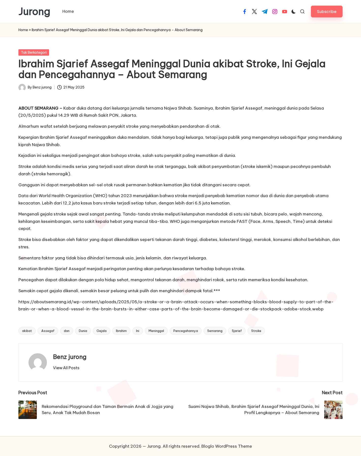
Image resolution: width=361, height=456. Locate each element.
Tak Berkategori (34, 52)
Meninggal (156, 331)
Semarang (214, 331)
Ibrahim (121, 331)
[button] (327, 11)
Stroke (256, 331)
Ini (137, 331)
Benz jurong (69, 356)
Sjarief (237, 331)
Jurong (34, 11)
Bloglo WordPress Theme (226, 446)
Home (23, 30)
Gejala (102, 331)
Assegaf (48, 331)
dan (66, 331)
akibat (27, 331)
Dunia (83, 331)
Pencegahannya (185, 331)
